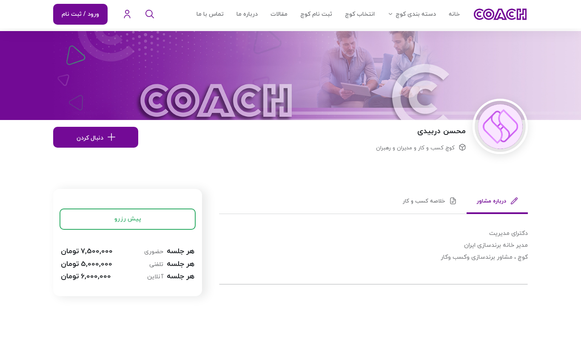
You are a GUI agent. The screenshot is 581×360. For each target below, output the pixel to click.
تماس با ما (210, 14)
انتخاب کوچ (360, 14)
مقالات (279, 14)
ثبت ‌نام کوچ (316, 14)
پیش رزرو (127, 219)
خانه (454, 14)
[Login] (127, 14)
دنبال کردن (90, 138)
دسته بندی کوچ (416, 14)
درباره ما (247, 14)
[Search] (150, 14)
